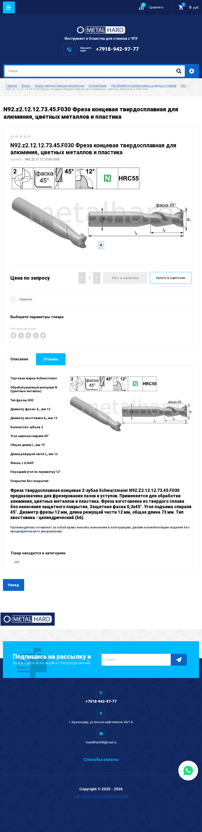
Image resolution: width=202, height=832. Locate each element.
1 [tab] (101, 245)
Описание (19, 359)
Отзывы (50, 359)
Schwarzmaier (97, 85)
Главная (11, 85)
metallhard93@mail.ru (101, 742)
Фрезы (26, 85)
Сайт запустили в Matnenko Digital (101, 796)
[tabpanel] (101, 212)
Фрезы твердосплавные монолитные (59, 85)
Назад (13, 585)
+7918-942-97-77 (117, 49)
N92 (183, 85)
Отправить (179, 660)
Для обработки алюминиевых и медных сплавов (143, 85)
